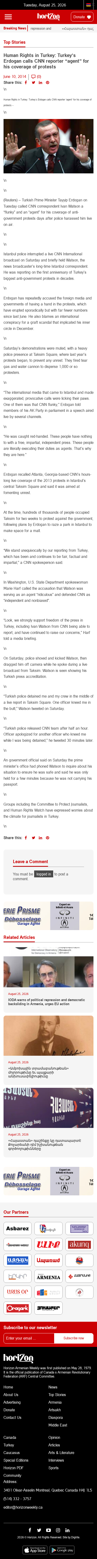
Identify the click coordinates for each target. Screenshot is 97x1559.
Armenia (55, 1402)
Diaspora (55, 1417)
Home (8, 1387)
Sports (53, 1467)
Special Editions (16, 1460)
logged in (43, 874)
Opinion (54, 1437)
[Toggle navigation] (8, 17)
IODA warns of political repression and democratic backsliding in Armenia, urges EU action (46, 1002)
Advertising (12, 1402)
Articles (54, 1445)
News (52, 1387)
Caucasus (12, 1452)
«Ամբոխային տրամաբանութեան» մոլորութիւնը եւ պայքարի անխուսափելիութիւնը (38, 1072)
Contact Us (12, 1417)
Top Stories (57, 1394)
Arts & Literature (61, 1452)
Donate (79, 16)
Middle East (57, 1425)
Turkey (9, 1445)
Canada (10, 1437)
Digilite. (75, 1537)
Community (12, 1475)
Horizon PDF (14, 1467)
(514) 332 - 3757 (17, 1498)
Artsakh (54, 1409)
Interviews (56, 1460)
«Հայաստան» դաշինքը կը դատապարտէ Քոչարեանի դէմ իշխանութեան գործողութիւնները (44, 1144)
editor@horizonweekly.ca (23, 1507)
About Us (11, 1394)
